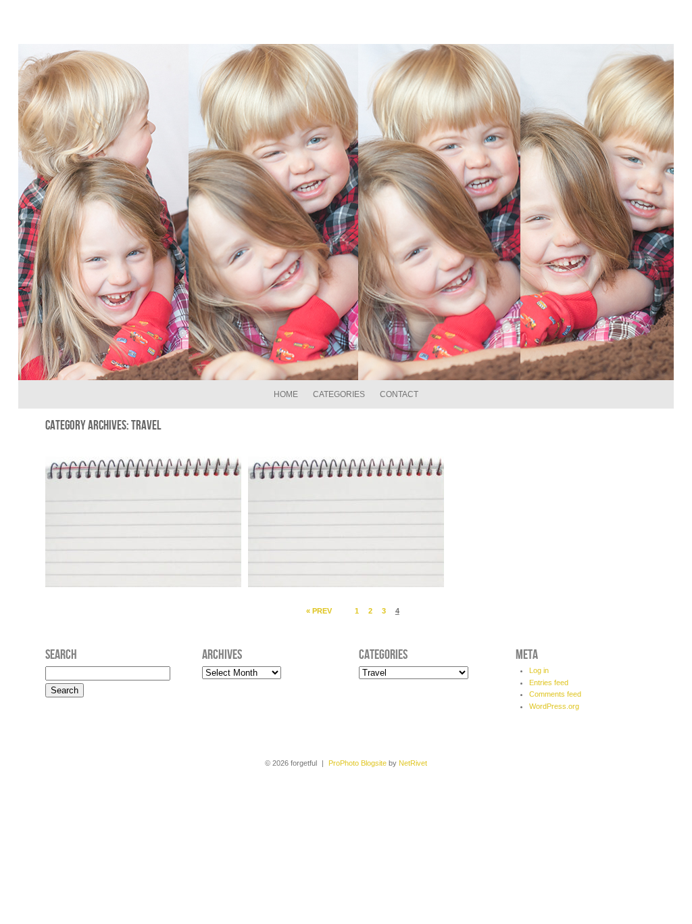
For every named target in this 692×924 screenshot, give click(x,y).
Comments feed (555, 694)
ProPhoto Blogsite (357, 763)
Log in (539, 670)
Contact (399, 394)
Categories (339, 394)
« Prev (319, 611)
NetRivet (413, 763)
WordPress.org (554, 706)
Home (286, 394)
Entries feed (548, 682)
